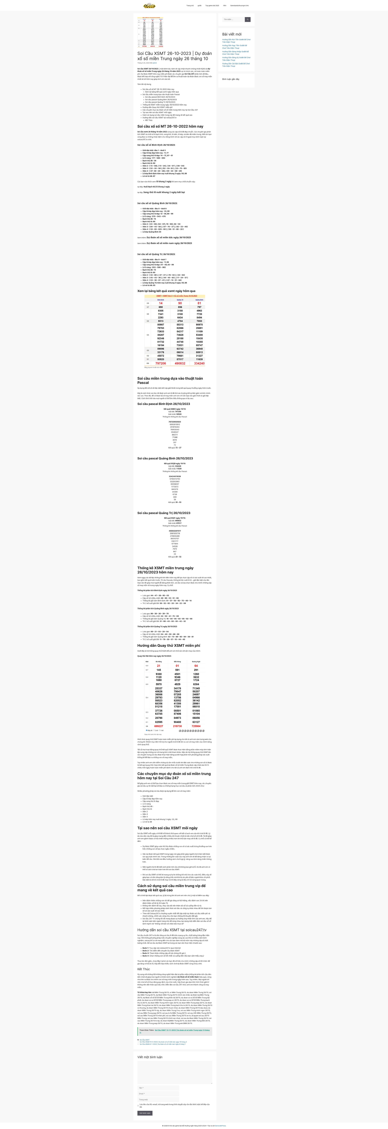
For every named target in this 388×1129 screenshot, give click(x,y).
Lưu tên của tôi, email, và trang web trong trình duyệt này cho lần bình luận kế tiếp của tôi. (175, 1105)
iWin (224, 5)
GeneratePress (220, 1126)
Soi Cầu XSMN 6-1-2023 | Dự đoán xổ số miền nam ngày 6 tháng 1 (163, 1044)
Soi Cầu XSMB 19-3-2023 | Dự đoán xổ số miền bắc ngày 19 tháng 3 (163, 1042)
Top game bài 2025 (212, 5)
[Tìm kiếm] (248, 19)
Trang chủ (190, 5)
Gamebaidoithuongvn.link (239, 5)
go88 (199, 5)
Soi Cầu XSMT (144, 1040)
